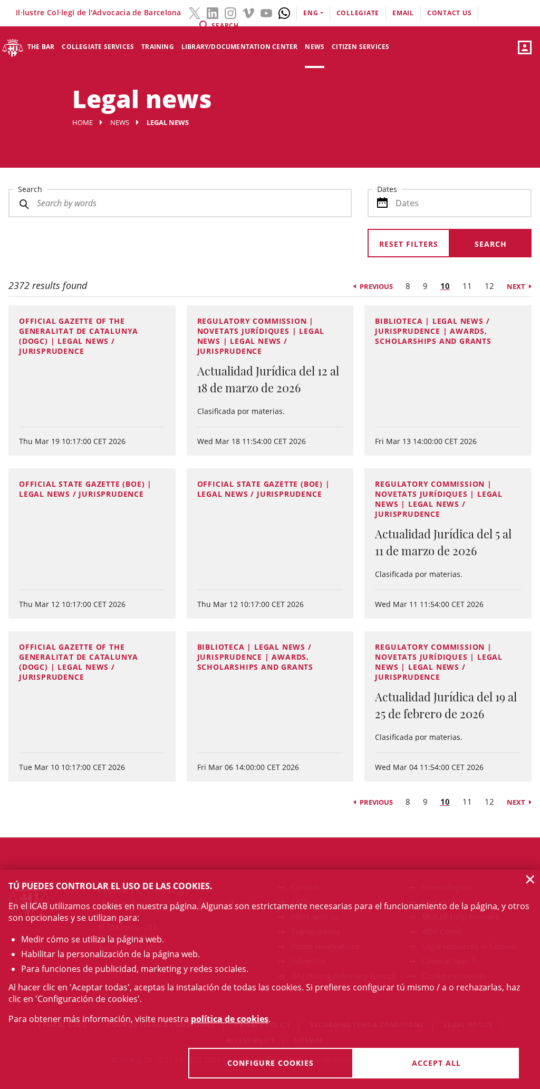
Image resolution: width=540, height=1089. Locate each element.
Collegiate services (98, 46)
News (314, 46)
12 (489, 286)
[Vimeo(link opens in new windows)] (248, 12)
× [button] (530, 879)
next (516, 286)
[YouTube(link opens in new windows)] (266, 12)
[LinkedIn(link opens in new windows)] (212, 12)
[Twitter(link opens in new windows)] (194, 12)
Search (30, 189)
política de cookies (229, 1019)
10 (445, 286)
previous (376, 286)
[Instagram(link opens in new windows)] (230, 12)
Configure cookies (270, 1063)
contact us (449, 12)
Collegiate (358, 12)
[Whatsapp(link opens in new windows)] (284, 12)
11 (467, 286)
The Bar (40, 46)
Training (157, 46)
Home (82, 122)
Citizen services (360, 46)
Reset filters (408, 244)
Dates (387, 189)
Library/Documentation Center (239, 46)
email (403, 12)
